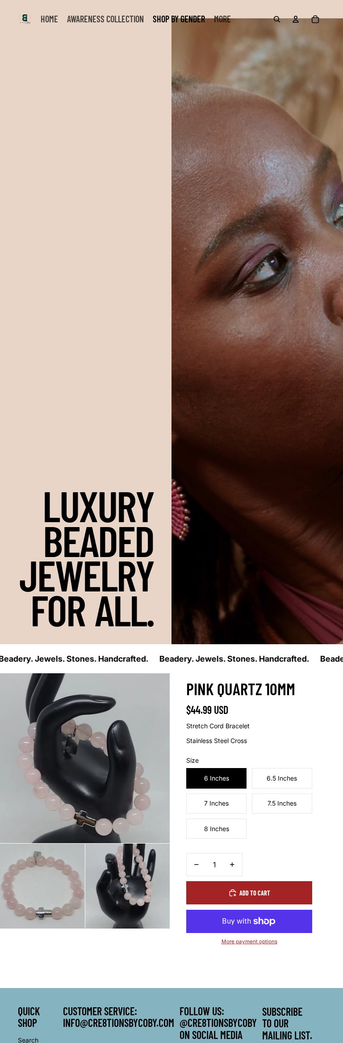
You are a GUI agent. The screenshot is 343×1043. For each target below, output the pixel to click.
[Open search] (277, 19)
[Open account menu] (295, 19)
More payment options (249, 941)
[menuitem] (222, 19)
